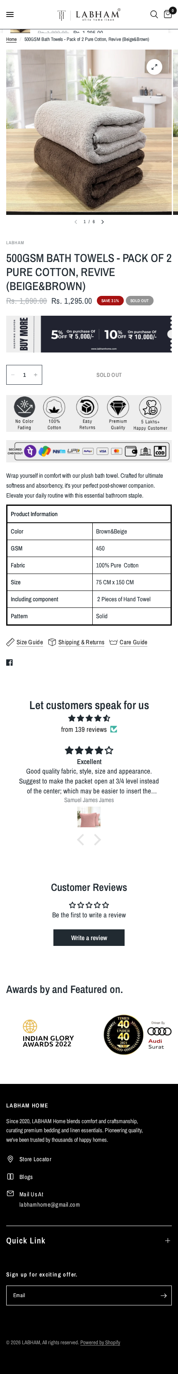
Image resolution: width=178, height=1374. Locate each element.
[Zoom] (154, 67)
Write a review (89, 937)
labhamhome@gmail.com (49, 1204)
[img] (89, 718)
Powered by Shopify (100, 1342)
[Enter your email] (163, 1295)
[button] (83, 839)
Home (11, 39)
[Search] (154, 14)
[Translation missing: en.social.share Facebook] (11, 662)
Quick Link (26, 1240)
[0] (166, 14)
